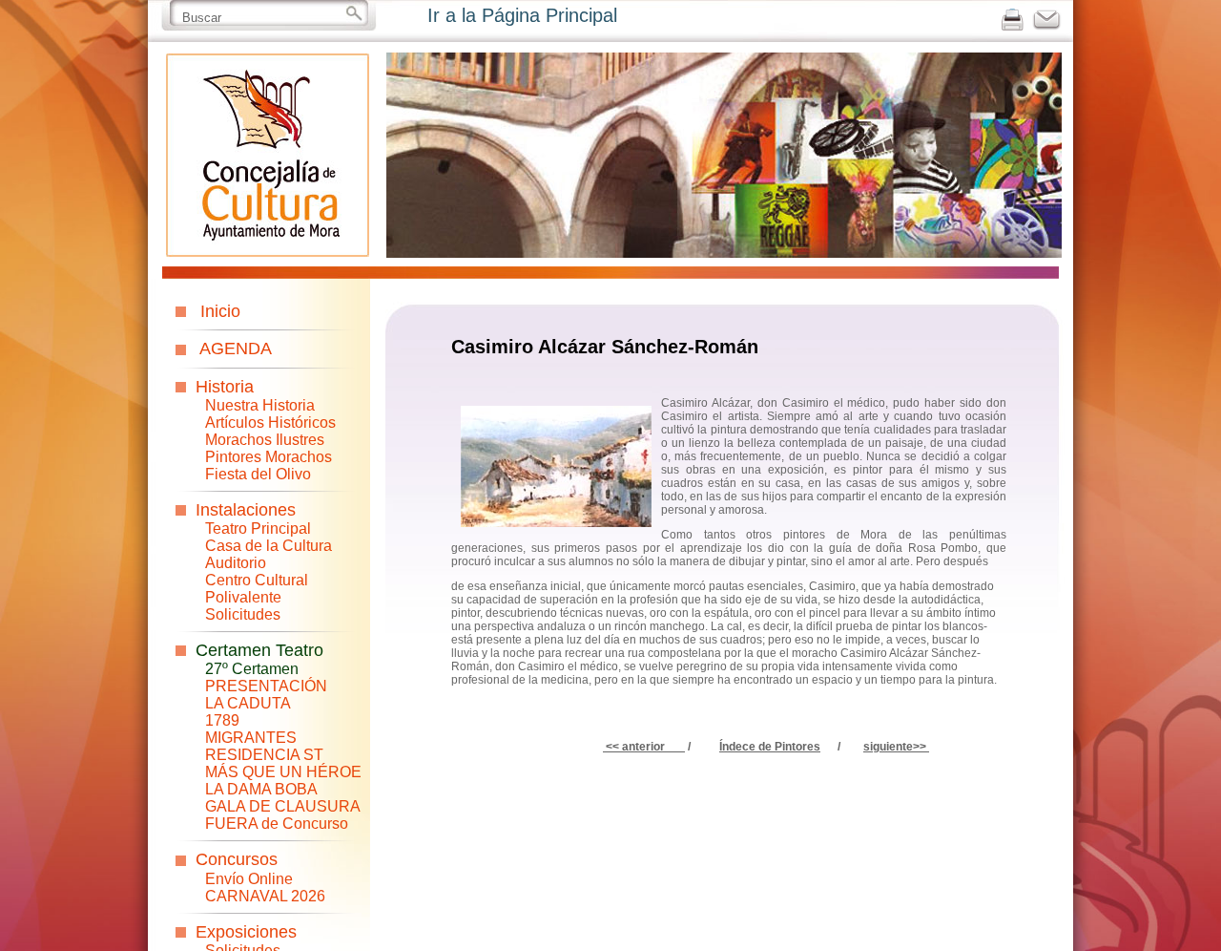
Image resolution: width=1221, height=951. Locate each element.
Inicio (220, 311)
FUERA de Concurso (276, 823)
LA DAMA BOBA (261, 789)
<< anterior (642, 746)
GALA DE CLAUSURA (283, 806)
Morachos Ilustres (264, 440)
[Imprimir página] (1013, 26)
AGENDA (235, 348)
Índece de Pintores (769, 746)
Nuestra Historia (260, 405)
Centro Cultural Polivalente (256, 588)
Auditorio (235, 563)
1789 (222, 720)
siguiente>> (894, 746)
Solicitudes (242, 614)
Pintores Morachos (268, 457)
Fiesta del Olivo (258, 474)
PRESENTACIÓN (266, 686)
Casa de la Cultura (268, 546)
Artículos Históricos (270, 422)
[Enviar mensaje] (1047, 26)
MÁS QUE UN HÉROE (283, 772)
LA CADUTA (248, 703)
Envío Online (249, 879)
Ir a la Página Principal (522, 15)
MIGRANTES (251, 737)
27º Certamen (252, 669)
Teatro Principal (258, 528)
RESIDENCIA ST (264, 755)
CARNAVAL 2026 (265, 896)
